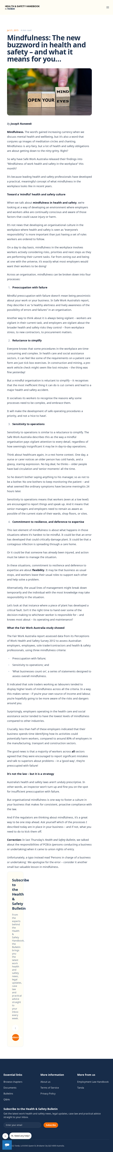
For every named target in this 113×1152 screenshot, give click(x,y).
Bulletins (8, 1093)
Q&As (7, 1099)
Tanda (80, 1087)
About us (45, 1081)
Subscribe (15, 1037)
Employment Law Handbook (93, 1081)
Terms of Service (49, 1087)
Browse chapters (13, 1081)
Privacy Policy (47, 1093)
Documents (10, 1087)
